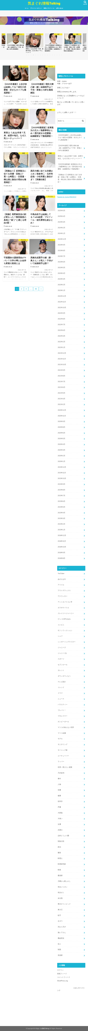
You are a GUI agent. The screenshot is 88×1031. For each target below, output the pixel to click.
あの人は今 (62, 579)
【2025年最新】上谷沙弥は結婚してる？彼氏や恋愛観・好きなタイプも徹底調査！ (70, 137)
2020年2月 (61, 456)
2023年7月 (61, 256)
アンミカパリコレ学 (65, 602)
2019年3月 (61, 518)
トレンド (61, 687)
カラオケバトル (63, 607)
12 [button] (52, 55)
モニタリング (62, 744)
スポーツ (61, 659)
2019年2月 (61, 524)
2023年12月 (62, 239)
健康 (59, 796)
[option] (15, 41)
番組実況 (61, 938)
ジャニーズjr (62, 653)
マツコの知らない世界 (66, 727)
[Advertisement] (71, 1005)
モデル (60, 739)
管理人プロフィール (49, 8)
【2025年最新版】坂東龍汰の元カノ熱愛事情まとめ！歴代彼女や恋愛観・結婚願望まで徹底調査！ (70, 166)
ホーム (26, 8)
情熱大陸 (61, 841)
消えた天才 (62, 927)
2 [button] (29, 55)
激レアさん (62, 932)
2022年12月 (62, 296)
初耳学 (60, 801)
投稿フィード (62, 974)
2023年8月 (61, 250)
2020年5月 (61, 438)
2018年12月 (62, 535)
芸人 (59, 944)
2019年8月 (61, 490)
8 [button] (43, 55)
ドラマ (60, 693)
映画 (59, 870)
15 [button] (59, 55)
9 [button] (45, 55)
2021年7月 (61, 381)
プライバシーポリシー (36, 8)
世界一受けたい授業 (65, 767)
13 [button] (55, 55)
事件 (59, 778)
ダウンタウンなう (64, 676)
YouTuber (61, 573)
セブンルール (62, 664)
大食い (60, 818)
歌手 (59, 915)
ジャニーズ (62, 647)
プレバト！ (62, 710)
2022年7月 (61, 324)
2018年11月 (62, 541)
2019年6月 (61, 501)
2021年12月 (62, 353)
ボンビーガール (63, 721)
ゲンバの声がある (64, 619)
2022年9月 (61, 313)
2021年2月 (61, 404)
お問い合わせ (59, 8)
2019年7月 (61, 495)
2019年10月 (62, 478)
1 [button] (26, 55)
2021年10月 (62, 364)
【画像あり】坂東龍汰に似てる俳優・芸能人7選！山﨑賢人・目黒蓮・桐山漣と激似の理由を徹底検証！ (70, 178)
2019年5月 (61, 507)
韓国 (59, 949)
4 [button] (33, 55)
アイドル (61, 585)
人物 (59, 784)
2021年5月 (61, 393)
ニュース (61, 699)
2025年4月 (61, 216)
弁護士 (60, 830)
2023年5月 (61, 267)
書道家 (60, 875)
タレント (61, 670)
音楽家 (60, 955)
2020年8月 (61, 427)
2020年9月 (61, 421)
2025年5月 (61, 210)
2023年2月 (61, 285)
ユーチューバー (63, 756)
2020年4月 (61, 444)
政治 (59, 847)
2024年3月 (61, 222)
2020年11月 (62, 416)
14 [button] (57, 55)
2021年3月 (61, 399)
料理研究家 (62, 864)
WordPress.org (62, 981)
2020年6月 (61, 433)
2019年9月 (61, 484)
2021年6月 (61, 387)
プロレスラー (62, 716)
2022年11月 (62, 302)
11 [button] (50, 55)
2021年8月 (61, 376)
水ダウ (60, 921)
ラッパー (61, 761)
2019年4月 (61, 513)
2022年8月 (61, 319)
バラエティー (62, 704)
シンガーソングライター (66, 642)
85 (36, 289)
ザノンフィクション (65, 630)
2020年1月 (61, 461)
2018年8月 (61, 558)
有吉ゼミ (61, 892)
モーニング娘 (62, 750)
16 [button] (62, 55)
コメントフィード (63, 977)
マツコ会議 (62, 733)
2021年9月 (61, 370)
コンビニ (61, 625)
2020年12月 (62, 410)
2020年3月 (61, 450)
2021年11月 (62, 359)
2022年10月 (62, 307)
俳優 (59, 790)
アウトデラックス (64, 590)
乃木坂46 (61, 773)
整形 (59, 853)
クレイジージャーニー (66, 613)
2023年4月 (61, 273)
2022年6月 (61, 330)
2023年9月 (61, 245)
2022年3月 (61, 336)
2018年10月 (62, 547)
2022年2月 (61, 342)
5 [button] (36, 55)
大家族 (60, 813)
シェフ (60, 636)
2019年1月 (61, 530)
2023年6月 (61, 262)
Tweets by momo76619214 (66, 197)
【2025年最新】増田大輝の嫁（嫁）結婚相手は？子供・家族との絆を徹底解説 (70, 148)
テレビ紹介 (62, 682)
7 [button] (40, 55)
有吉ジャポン (62, 887)
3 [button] (31, 55)
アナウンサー (62, 596)
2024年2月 (61, 228)
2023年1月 (61, 290)
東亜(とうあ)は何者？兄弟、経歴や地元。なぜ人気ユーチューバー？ (70, 157)
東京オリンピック (64, 904)
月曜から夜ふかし (64, 881)
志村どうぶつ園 (63, 836)
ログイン (60, 970)
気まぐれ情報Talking (44, 3)
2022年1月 (61, 347)
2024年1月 (61, 233)
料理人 (60, 858)
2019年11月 (62, 473)
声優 (59, 807)
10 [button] (47, 55)
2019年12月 (62, 467)
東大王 (60, 910)
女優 (59, 824)
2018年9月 (61, 552)
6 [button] (38, 55)
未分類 (60, 898)
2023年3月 (61, 279)
